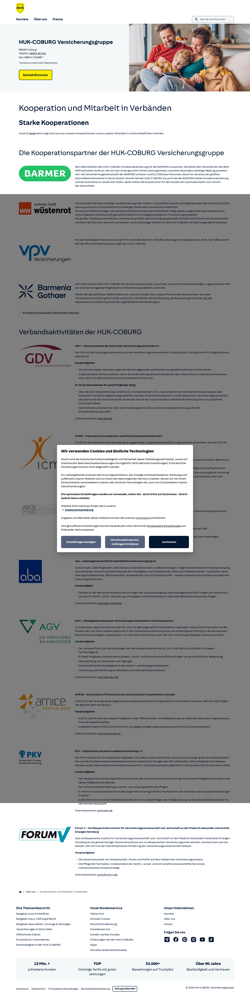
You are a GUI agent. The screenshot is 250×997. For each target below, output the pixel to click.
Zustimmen (169, 542)
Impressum (143, 517)
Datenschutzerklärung (79, 509)
